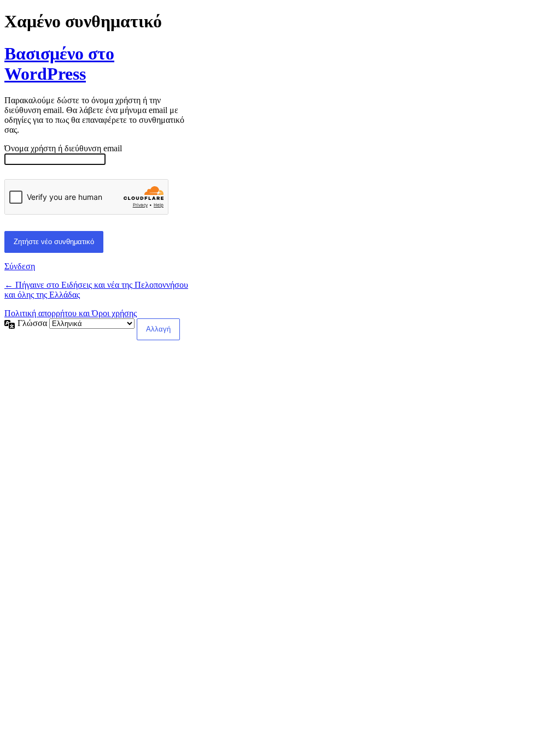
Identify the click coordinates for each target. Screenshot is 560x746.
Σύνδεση (19, 266)
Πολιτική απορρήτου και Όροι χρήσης (70, 313)
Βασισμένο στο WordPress (59, 64)
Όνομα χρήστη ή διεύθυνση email (63, 148)
